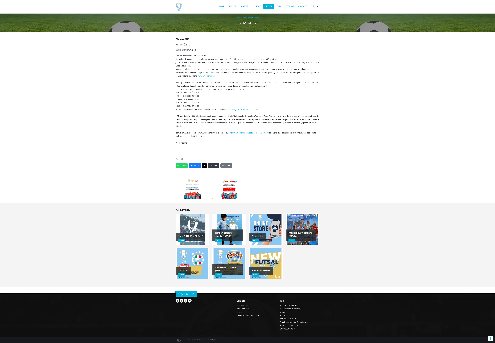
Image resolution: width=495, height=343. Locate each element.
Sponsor (290, 6)
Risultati (257, 6)
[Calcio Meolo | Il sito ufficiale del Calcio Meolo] (179, 6)
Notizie (268, 6)
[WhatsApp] (185, 301)
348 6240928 (243, 308)
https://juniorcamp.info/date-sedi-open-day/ (247, 133)
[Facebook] (313, 6)
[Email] (190, 301)
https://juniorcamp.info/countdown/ (244, 109)
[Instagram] (317, 6)
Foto (279, 6)
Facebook (195, 165)
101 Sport (213, 340)
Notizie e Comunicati (251, 18)
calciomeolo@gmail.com (248, 315)
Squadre (244, 6)
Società (232, 6)
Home (221, 6)
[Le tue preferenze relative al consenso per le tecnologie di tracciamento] (490, 338)
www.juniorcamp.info (206, 76)
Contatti (302, 6)
